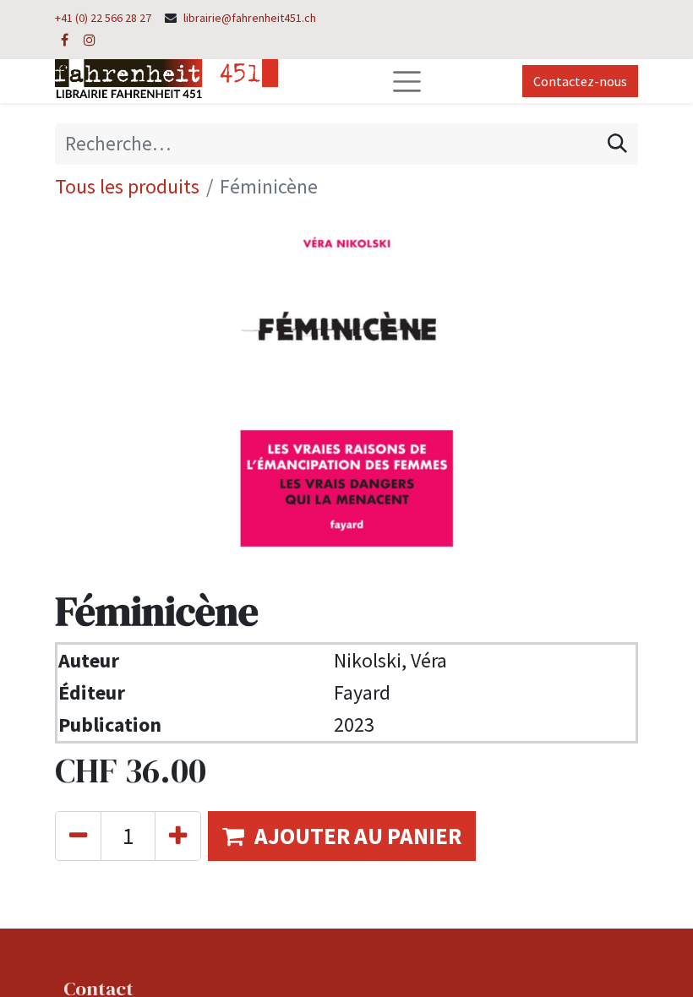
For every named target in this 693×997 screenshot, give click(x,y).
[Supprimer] (78, 836)
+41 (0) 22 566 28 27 (103, 17)
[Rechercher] (617, 143)
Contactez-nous (580, 81)
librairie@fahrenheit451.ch (249, 17)
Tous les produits (127, 186)
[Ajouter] (178, 836)
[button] (342, 836)
